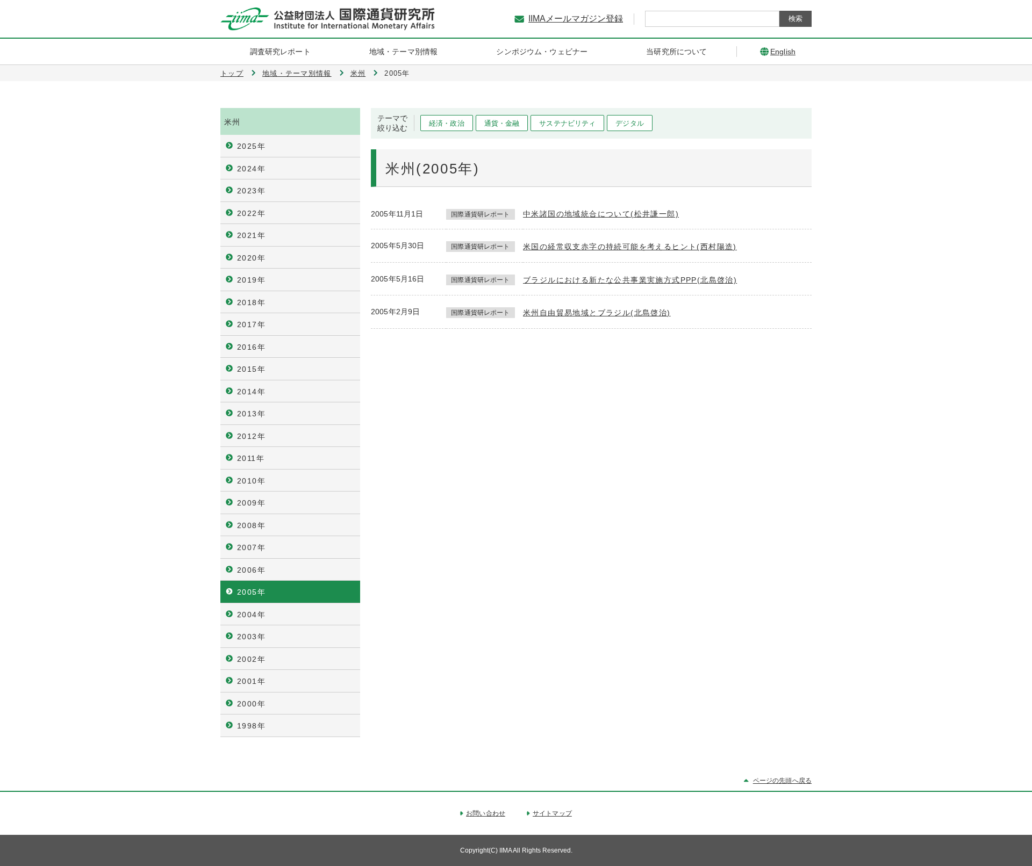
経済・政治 (446, 123)
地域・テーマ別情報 (297, 73)
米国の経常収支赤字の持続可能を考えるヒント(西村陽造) (630, 246)
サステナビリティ (567, 123)
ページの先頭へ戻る (782, 780)
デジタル (629, 123)
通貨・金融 (502, 123)
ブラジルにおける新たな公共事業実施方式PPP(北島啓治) (630, 280)
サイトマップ (552, 813)
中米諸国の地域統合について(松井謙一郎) (601, 214)
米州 (358, 73)
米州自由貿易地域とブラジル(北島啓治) (597, 312)
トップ (231, 73)
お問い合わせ (485, 813)
